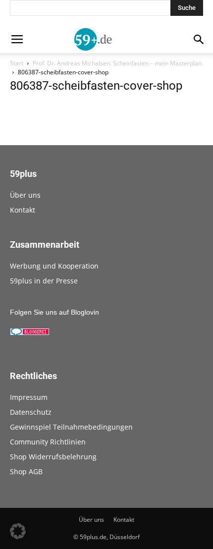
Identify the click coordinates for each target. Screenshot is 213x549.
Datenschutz (31, 412)
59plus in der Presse (44, 280)
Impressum (29, 397)
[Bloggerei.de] (30, 333)
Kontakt (22, 210)
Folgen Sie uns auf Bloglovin (54, 312)
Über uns (25, 195)
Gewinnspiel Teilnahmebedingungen (71, 427)
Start (16, 63)
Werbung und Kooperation (54, 266)
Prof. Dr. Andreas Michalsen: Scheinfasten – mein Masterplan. (118, 63)
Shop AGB (26, 471)
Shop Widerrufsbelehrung (53, 456)
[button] (18, 531)
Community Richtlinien (48, 441)
